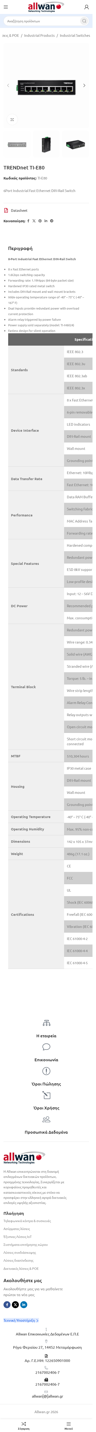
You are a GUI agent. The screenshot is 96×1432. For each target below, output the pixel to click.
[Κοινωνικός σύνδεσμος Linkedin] (46, 221)
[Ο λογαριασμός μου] (86, 7)
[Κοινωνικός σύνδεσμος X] (34, 221)
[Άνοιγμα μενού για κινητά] (5, 7)
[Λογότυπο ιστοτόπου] (46, 6)
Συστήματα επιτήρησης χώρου (25, 1244)
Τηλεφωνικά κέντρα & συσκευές (27, 1221)
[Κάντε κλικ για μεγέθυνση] (12, 119)
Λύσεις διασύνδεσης (18, 1260)
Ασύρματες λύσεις (16, 1228)
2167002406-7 (47, 1372)
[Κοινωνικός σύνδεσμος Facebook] (28, 221)
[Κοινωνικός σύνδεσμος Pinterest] (40, 221)
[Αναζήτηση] (84, 21)
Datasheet (19, 210)
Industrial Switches (75, 35)
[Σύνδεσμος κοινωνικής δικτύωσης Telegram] (52, 221)
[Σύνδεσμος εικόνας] (24, 1157)
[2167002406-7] (46, 1368)
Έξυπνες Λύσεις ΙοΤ (17, 1236)
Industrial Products (39, 35)
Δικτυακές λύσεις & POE (21, 1268)
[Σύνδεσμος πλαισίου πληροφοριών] (46, 1035)
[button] (8, 85)
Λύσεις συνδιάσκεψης (19, 1252)
